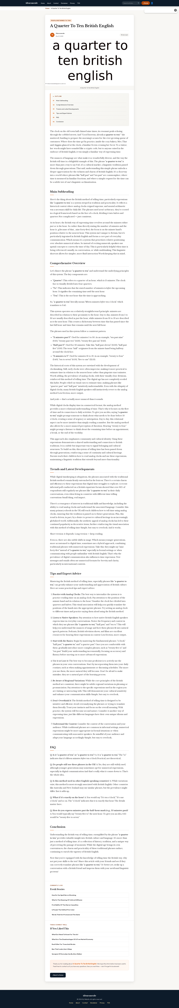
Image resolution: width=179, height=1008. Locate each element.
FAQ (57, 117)
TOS (78, 3)
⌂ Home (145, 3)
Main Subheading (62, 100)
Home (43, 3)
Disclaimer (64, 3)
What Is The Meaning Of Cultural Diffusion (67, 900)
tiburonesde (32, 3)
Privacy (72, 3)
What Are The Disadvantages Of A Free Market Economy (72, 939)
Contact (56, 3)
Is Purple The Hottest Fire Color (63, 910)
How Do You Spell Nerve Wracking (64, 895)
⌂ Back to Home (57, 975)
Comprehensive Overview (65, 105)
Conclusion (60, 122)
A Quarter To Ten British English (85, 964)
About (49, 3)
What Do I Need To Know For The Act (65, 934)
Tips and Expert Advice (64, 113)
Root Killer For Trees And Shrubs (63, 944)
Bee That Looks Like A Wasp (62, 949)
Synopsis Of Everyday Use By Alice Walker (67, 954)
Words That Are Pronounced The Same (66, 915)
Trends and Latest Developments (67, 109)
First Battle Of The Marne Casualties (65, 905)
